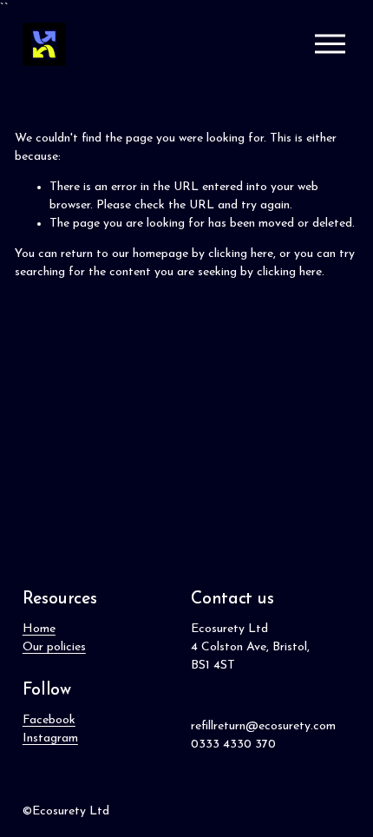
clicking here (240, 253)
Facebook (49, 720)
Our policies (54, 647)
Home (39, 629)
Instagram (50, 738)
